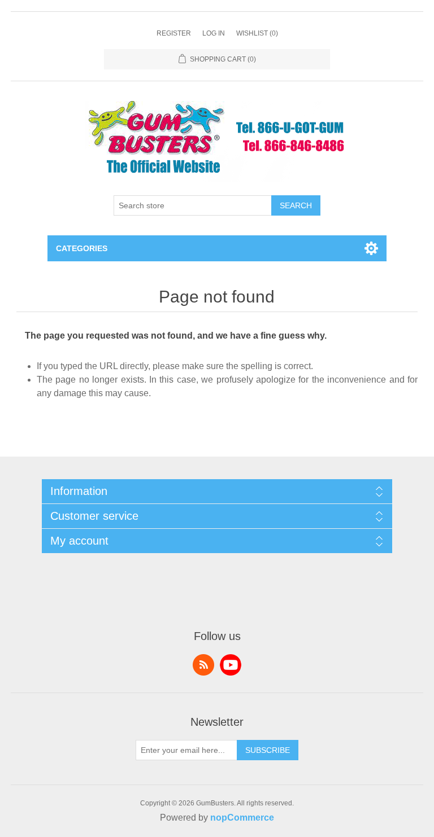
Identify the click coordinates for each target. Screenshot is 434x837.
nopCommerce (242, 817)
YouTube (230, 665)
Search (296, 205)
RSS (203, 665)
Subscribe (267, 750)
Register (174, 33)
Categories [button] (81, 248)
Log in (213, 33)
